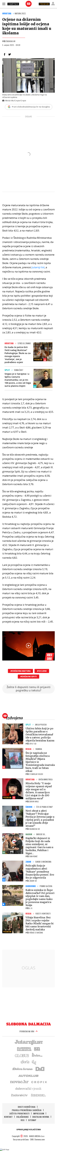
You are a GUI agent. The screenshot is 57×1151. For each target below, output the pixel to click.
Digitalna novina (40, 1116)
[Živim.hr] (37, 1055)
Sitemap (32, 1120)
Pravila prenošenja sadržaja (26, 1110)
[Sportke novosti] (37, 1049)
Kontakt (8, 1116)
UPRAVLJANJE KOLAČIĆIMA (28, 1129)
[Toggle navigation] (4, 4)
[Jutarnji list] (28, 1042)
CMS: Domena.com (37, 1139)
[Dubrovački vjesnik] (28, 1088)
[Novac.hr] (19, 1082)
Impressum (38, 1113)
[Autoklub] (28, 1075)
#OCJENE (42, 671)
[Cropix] (39, 1082)
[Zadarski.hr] (19, 1095)
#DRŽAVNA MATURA (20, 671)
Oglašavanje (22, 1116)
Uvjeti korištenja (26, 1106)
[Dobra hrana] (22, 1069)
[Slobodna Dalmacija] (29, 4)
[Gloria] (24, 1062)
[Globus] (22, 1055)
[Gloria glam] (34, 1062)
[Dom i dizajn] (40, 1069)
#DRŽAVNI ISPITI (28, 676)
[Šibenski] (38, 1095)
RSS (22, 1120)
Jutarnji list (38, 267)
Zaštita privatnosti (19, 1113)
